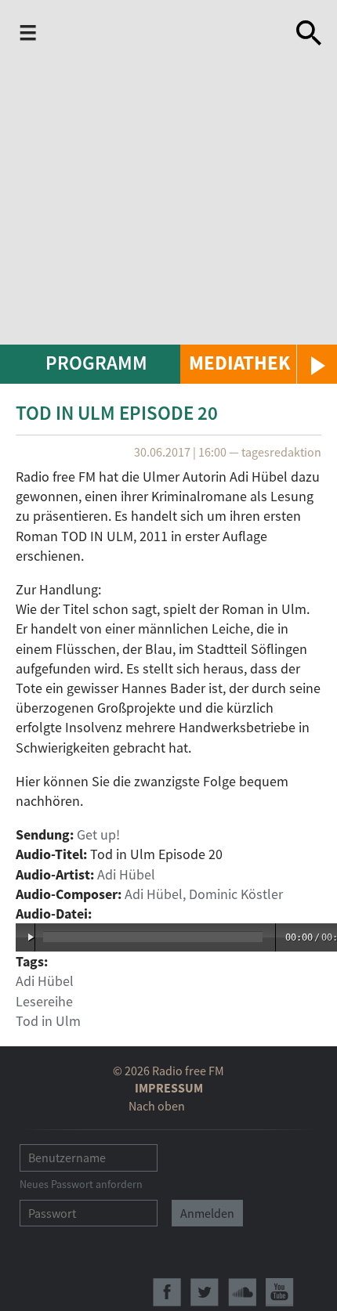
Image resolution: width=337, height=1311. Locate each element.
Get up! (98, 834)
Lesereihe (44, 1001)
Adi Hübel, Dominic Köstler (204, 894)
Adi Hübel (126, 874)
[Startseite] (162, 33)
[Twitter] (204, 1292)
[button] (258, 364)
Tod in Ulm (48, 1021)
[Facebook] (167, 1292)
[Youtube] (280, 1292)
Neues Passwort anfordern (81, 1184)
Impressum (169, 1088)
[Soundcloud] (242, 1292)
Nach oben (157, 1106)
